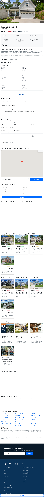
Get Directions (36, 179)
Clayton (5, 473)
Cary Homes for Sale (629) (27, 381)
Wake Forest (6, 482)
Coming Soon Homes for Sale (20, 404)
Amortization (25, 191)
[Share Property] (40, 1)
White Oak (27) (17, 415)
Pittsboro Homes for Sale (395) (6, 387)
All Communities (32, 425)
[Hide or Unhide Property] (37, 1)
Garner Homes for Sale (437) (28, 385)
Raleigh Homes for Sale (8, 487)
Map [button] (40, 150)
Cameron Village (25, 472)
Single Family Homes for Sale (20, 398)
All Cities (2, 393)
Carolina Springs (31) (4, 415)
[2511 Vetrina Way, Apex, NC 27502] (36, 284)
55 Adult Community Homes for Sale (36, 402)
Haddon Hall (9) (3, 425)
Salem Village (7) (18, 425)
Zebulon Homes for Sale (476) (6, 385)
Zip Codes (2, 408)
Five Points (24, 475)
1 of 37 (42, 22)
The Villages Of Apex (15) (19, 419)
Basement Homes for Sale (5, 406)
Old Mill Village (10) (33, 423)
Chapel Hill (5, 472)
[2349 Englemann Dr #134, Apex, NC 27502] (7, 304)
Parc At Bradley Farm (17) (19, 417)
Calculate (22, 197)
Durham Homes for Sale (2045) (28, 373)
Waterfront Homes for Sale (34, 404)
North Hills (24, 479)
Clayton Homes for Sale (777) (28, 377)
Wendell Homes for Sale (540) (28, 383)
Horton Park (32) (32, 413)
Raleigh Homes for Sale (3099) (6, 373)
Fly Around (4, 22)
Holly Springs (6, 479)
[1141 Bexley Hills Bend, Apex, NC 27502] (36, 240)
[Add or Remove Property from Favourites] (42, 1)
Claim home (22, 495)
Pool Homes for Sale (18, 402)
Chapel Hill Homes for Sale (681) (6, 381)
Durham (5, 475)
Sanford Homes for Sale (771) (6, 379)
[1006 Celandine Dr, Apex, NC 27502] (7, 240)
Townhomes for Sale (33, 398)
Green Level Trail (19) (4, 417)
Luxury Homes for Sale (5, 402)
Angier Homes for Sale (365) (6, 389)
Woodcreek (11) (17, 423)
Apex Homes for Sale (4, 398)
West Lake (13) (3, 421)
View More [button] (3, 56)
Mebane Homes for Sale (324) (6, 391)
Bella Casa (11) (32, 421)
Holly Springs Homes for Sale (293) (29, 391)
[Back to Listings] (1, 1)
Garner (5, 478)
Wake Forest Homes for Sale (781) (7, 377)
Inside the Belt (25, 476)
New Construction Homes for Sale (35, 400)
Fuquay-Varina (6, 476)
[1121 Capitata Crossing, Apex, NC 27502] (21, 240)
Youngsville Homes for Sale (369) (28, 387)
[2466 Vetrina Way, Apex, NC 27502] (7, 284)
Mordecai (24, 478)
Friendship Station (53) (19, 413)
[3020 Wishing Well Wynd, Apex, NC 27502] (21, 284)
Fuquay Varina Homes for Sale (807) (29, 375)
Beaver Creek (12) (18, 421)
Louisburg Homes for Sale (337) (28, 389)
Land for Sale (17, 400)
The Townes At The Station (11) (6, 423)
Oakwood (24, 481)
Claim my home (22, 114)
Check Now (29, 453)
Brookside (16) (3, 419)
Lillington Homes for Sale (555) (6, 383)
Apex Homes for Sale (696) (27, 379)
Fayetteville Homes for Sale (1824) (7, 375)
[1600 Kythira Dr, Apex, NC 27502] (7, 260)
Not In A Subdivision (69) (5, 413)
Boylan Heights (25, 470)
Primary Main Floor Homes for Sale (7, 404)
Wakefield (24, 482)
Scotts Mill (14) (32, 419)
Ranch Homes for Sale (19, 406)
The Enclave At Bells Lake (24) (35, 415)
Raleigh (5, 481)
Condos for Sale (3, 400)
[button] (12, 464)
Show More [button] (21, 94)
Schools (31, 406)
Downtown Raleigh (26, 473)
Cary (4, 470)
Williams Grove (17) (33, 417)
